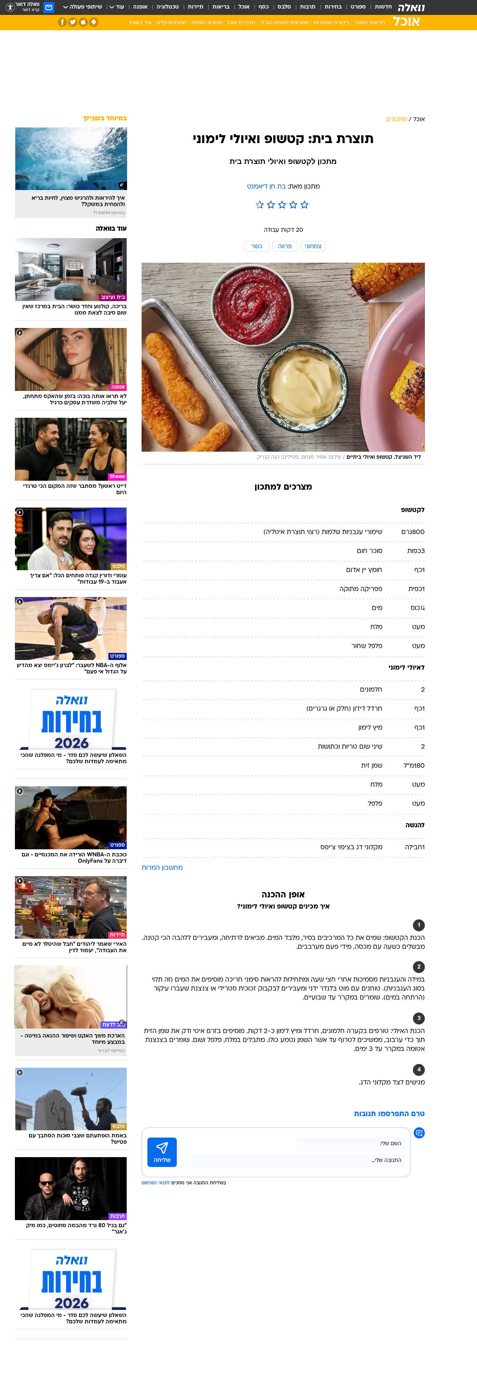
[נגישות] (10, 7)
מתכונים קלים (172, 22)
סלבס (284, 7)
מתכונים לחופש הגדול (284, 22)
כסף (264, 7)
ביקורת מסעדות (331, 22)
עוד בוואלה (111, 229)
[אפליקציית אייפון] (83, 22)
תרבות (308, 7)
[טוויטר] (73, 22)
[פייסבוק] (62, 22)
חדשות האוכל (369, 22)
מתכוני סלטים (207, 22)
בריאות (221, 7)
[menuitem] (379, 7)
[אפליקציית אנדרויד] (93, 22)
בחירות (333, 7)
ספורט (358, 7)
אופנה (140, 7)
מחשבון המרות (162, 868)
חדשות (383, 7)
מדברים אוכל (241, 22)
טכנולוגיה (168, 7)
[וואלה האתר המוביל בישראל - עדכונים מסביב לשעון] (411, 7)
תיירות (195, 7)
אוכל (244, 7)
